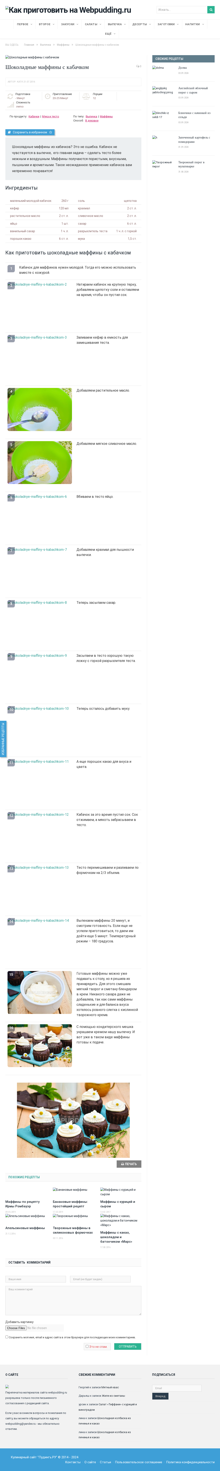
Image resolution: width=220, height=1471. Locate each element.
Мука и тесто (50, 116)
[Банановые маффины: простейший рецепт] (73, 1192)
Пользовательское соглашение (138, 1462)
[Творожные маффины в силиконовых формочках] (73, 1218)
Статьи (105, 1462)
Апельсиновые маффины (25, 1228)
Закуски (67, 24)
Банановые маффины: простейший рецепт (70, 1204)
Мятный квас (110, 1387)
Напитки (192, 24)
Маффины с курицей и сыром (117, 1204)
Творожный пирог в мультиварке (191, 164)
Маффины (106, 116)
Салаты (91, 24)
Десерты (139, 24)
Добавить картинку (19, 1322)
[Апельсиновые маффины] (25, 1218)
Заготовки (166, 24)
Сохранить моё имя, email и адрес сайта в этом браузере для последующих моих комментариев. (72, 1337)
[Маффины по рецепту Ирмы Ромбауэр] (25, 1192)
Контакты (73, 1462)
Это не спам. (98, 1346)
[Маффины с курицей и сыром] (120, 1192)
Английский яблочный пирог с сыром (193, 90)
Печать (131, 1164)
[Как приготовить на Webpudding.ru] (68, 9)
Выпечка (115, 24)
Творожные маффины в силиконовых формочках (73, 1230)
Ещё (108, 33)
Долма (182, 67)
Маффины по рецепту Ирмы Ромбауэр (22, 1204)
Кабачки (34, 116)
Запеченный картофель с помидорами (194, 139)
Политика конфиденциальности (190, 1462)
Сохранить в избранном (30, 132)
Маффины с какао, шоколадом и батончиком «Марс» (116, 1237)
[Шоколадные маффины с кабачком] (73, 57)
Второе (44, 24)
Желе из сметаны (113, 1395)
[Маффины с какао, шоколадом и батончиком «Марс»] (120, 1220)
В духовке (91, 120)
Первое (22, 24)
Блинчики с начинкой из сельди (194, 115)
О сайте (90, 1462)
